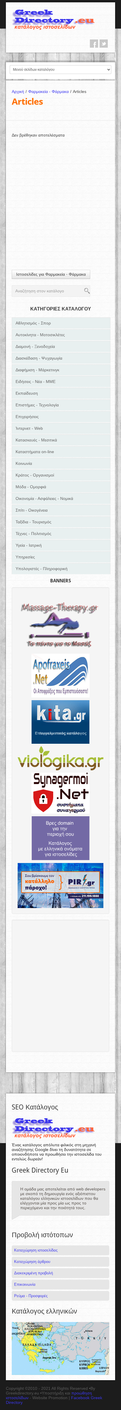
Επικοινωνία (25, 1284)
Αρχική (19, 91)
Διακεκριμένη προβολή (33, 1273)
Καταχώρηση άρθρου (32, 1261)
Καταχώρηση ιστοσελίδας (36, 1250)
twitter (104, 43)
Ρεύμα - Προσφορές (31, 1296)
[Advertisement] (60, 198)
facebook (94, 43)
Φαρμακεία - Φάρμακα (49, 91)
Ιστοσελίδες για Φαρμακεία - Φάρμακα (51, 274)
